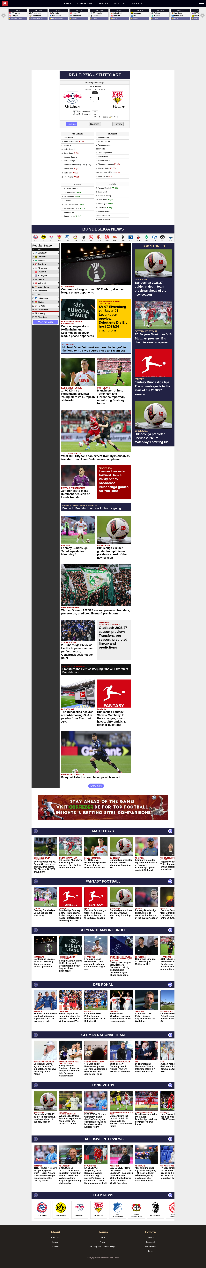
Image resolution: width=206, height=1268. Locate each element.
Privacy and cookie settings (103, 1246)
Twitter (151, 1237)
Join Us (55, 1246)
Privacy (103, 1242)
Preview (118, 124)
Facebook (150, 1242)
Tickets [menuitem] (137, 3)
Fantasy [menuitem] (120, 3)
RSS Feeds (150, 1246)
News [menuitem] (67, 3)
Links (150, 1251)
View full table (45, 322)
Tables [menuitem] (103, 3)
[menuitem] (31, 3)
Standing (94, 124)
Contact (55, 1242)
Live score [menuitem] (84, 3)
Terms (103, 1237)
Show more (96, 786)
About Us (55, 1237)
